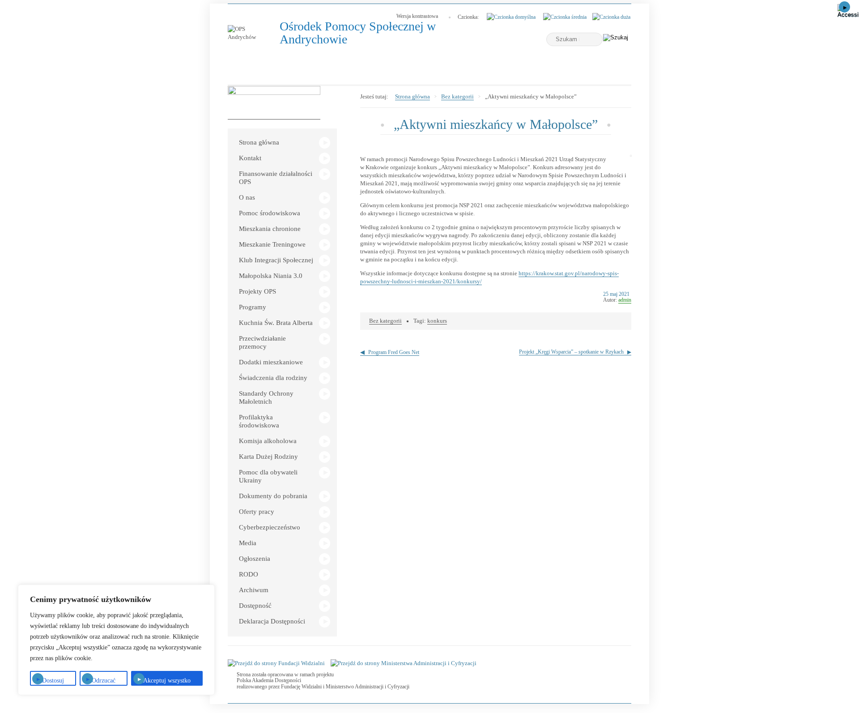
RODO (248, 574)
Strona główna (259, 142)
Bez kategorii (457, 96)
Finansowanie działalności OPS (275, 177)
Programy (252, 307)
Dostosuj (53, 680)
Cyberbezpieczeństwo (269, 527)
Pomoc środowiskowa (269, 213)
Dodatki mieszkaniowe (271, 362)
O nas (247, 197)
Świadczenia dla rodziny (273, 377)
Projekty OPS (257, 291)
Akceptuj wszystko (167, 680)
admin (624, 300)
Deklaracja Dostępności (272, 621)
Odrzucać (103, 680)
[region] (116, 640)
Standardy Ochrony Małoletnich (266, 397)
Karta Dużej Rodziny (268, 456)
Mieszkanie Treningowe (272, 244)
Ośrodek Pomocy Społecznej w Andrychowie (358, 33)
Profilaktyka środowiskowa (259, 421)
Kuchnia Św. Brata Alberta (276, 322)
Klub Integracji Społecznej (276, 260)
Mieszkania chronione (270, 228)
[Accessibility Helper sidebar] (848, 10)
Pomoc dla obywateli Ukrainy (268, 476)
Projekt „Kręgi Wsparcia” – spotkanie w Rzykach (571, 352)
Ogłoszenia (254, 558)
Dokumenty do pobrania (273, 496)
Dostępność (255, 605)
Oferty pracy (256, 511)
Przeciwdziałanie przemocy (262, 342)
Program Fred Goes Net (393, 352)
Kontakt (250, 158)
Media (247, 542)
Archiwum (253, 589)
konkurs (437, 320)
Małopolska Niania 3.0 (270, 275)
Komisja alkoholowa (268, 440)
